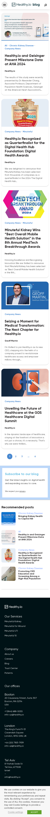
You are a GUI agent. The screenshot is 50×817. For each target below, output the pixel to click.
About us (9, 654)
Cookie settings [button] (15, 812)
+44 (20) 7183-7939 (14, 742)
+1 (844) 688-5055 (14, 711)
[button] (4, 4)
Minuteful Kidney (13, 621)
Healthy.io (10, 71)
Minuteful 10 (11, 635)
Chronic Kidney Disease (21, 45)
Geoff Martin (11, 341)
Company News (13, 48)
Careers (9, 658)
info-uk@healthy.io (14, 746)
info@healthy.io (12, 777)
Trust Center (11, 668)
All (6, 45)
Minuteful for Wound (15, 626)
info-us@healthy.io (14, 714)
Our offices (12, 686)
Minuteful (27, 131)
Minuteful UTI (11, 630)
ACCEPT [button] (34, 812)
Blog (7, 663)
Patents (9, 673)
